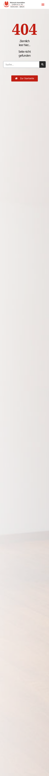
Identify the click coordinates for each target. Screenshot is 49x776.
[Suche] (42, 64)
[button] (43, 4)
